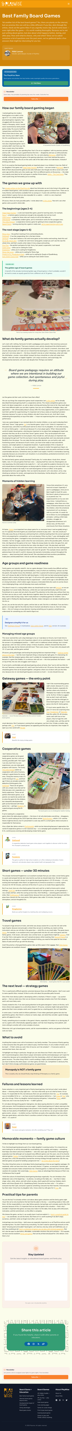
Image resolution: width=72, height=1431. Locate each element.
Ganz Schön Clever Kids (10, 257)
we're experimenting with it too (52, 224)
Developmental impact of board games (27, 1404)
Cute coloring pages (43, 1405)
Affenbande (6, 220)
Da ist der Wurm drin (9, 241)
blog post (60, 167)
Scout (58, 1098)
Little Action (6, 217)
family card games (26, 1234)
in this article (47, 201)
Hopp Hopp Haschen (30, 167)
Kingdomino (54, 712)
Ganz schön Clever (37, 626)
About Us (58, 1393)
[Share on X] (38, 1344)
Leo (17, 779)
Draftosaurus (14, 895)
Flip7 (64, 1096)
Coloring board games (44, 1413)
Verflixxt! (5, 238)
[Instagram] (56, 1400)
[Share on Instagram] (33, 1344)
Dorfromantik (29, 826)
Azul (48, 712)
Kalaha (11, 529)
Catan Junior (6, 248)
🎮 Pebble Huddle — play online (44, 1394)
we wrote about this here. (50, 1161)
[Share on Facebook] (28, 1344)
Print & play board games (45, 1410)
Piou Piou (5, 245)
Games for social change (45, 1408)
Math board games (43, 1402)
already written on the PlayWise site (17, 188)
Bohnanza (52, 155)
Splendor (64, 712)
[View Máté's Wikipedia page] (63, 1400)
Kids (50, 626)
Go (25, 424)
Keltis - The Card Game (56, 174)
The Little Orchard (8, 222)
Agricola (59, 588)
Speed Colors (6, 224)
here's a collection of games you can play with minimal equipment (41, 1229)
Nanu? (4, 215)
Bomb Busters (47, 818)
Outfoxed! (5, 236)
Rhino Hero (6, 234)
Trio (12, 726)
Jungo (58, 1096)
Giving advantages (25, 1408)
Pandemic (20, 806)
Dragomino (6, 250)
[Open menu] (68, 4)
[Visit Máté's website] (60, 1400)
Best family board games (27, 1396)
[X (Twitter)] (67, 1400)
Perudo (22, 728)
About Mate (59, 1396)
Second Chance (60, 937)
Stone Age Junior (8, 252)
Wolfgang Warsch (14, 626)
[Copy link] (43, 1344)
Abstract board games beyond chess (26, 1399)
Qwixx (4, 932)
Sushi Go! (12, 890)
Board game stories (25, 1410)
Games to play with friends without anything (45, 1416)
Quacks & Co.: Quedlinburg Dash (13, 254)
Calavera (63, 935)
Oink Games (63, 945)
